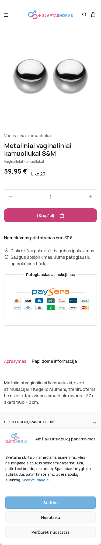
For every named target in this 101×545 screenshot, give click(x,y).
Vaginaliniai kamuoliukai (28, 136)
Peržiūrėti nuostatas (51, 532)
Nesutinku (50, 517)
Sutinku (50, 502)
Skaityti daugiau (36, 479)
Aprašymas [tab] (15, 361)
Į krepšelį (46, 215)
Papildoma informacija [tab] (54, 361)
